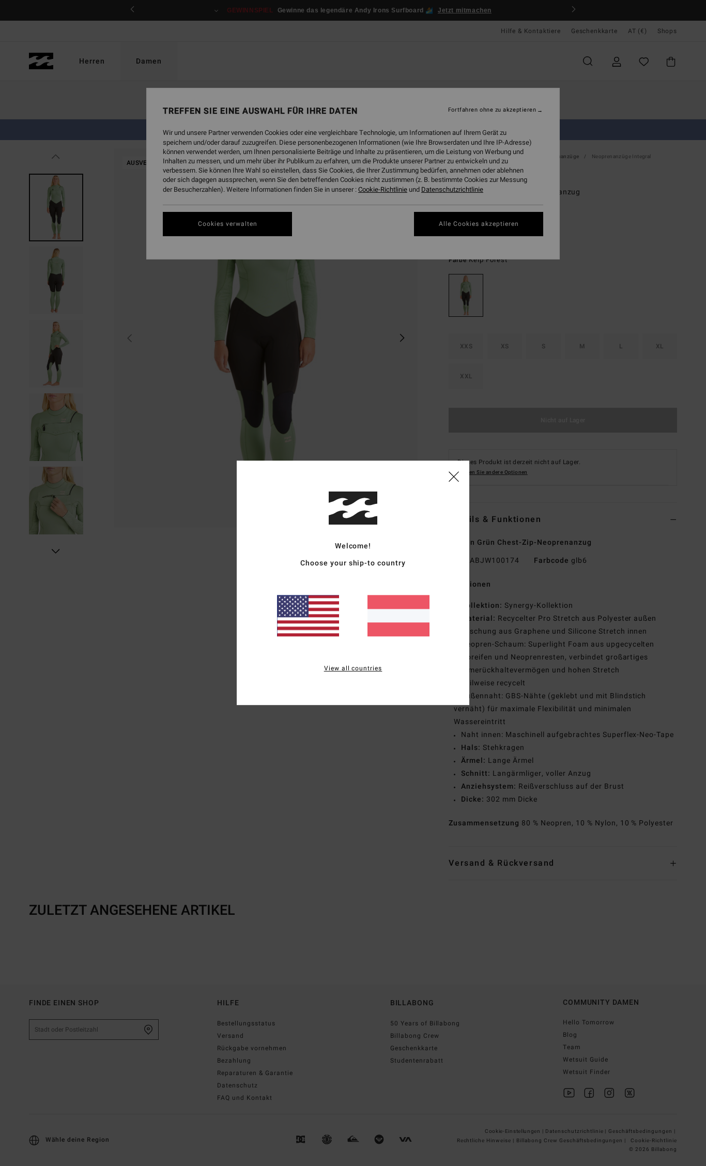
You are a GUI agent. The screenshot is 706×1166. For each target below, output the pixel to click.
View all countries (353, 668)
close (454, 476)
